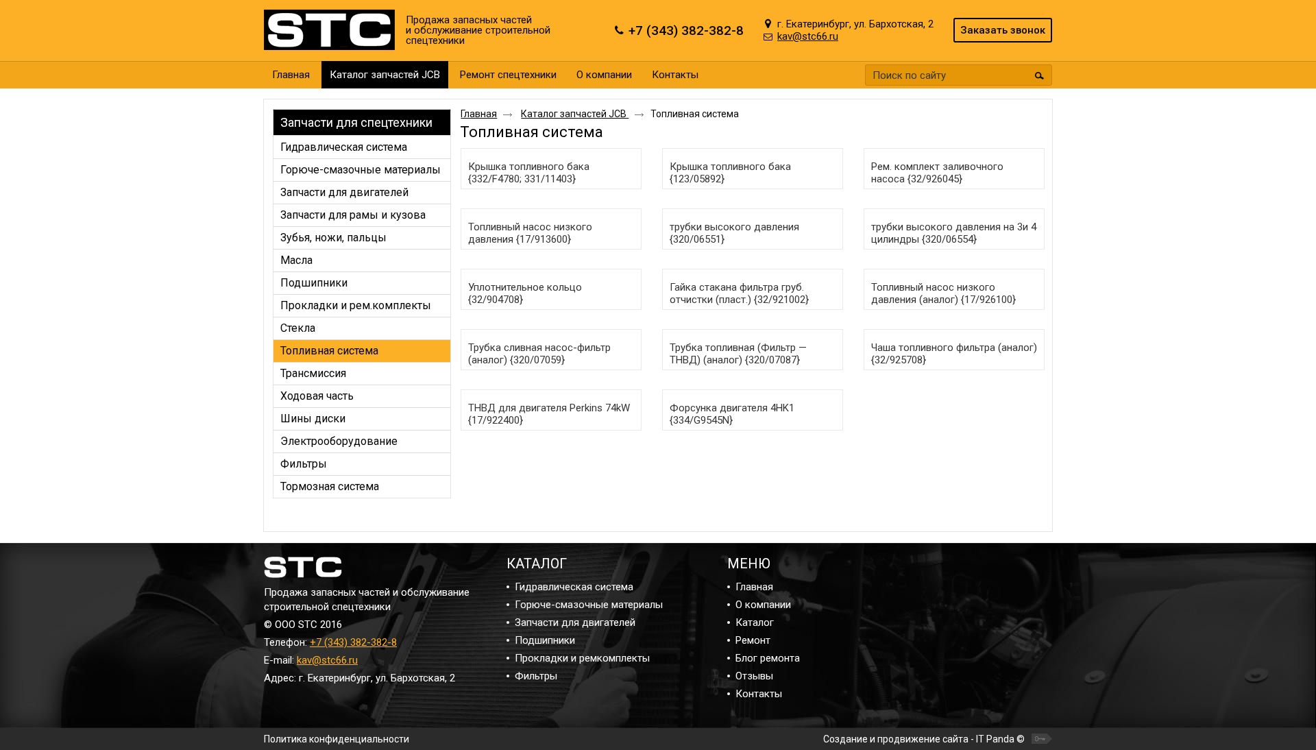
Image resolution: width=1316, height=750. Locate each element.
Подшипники (545, 640)
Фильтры (536, 676)
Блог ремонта (767, 658)
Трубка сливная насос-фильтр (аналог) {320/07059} (539, 353)
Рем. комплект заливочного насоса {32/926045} (937, 172)
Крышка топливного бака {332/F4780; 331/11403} (528, 172)
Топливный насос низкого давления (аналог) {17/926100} (943, 293)
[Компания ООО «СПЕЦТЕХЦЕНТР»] (332, 30)
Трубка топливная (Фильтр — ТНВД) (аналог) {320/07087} (738, 353)
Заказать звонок (1002, 30)
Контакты (758, 694)
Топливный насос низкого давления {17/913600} (530, 233)
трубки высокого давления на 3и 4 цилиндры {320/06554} (953, 233)
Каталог (754, 622)
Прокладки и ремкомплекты (582, 658)
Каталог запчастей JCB (385, 75)
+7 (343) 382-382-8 (353, 642)
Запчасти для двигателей (575, 622)
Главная (479, 113)
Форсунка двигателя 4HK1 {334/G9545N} (732, 414)
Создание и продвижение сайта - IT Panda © (924, 739)
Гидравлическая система (574, 587)
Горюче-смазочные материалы (589, 604)
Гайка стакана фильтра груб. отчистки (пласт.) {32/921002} (739, 293)
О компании (763, 604)
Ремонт (752, 640)
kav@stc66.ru (327, 660)
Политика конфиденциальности (336, 739)
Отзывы (754, 676)
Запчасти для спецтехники (356, 122)
